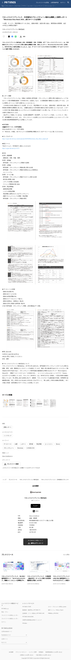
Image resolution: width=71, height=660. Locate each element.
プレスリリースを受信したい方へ (9, 615)
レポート (23, 444)
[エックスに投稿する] (8, 36)
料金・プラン (4, 612)
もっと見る (66, 554)
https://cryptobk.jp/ (34, 516)
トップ (4, 479)
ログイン (63, 2)
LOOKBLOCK (30, 448)
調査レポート (7, 427)
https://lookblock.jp (7, 456)
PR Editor (24, 623)
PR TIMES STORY (26, 606)
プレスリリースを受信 (42, 2)
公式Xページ (4, 639)
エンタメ (30, 6)
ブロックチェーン (9, 448)
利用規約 (41, 652)
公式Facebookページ (6, 631)
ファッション (48, 6)
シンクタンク (7, 435)
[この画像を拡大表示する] (8, 403)
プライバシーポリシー (21, 652)
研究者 (31, 444)
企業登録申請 (55, 2)
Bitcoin (58, 444)
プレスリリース (13, 479)
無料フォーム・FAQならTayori (55, 610)
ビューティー (39, 6)
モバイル (17, 6)
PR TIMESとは (5, 608)
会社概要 (11, 652)
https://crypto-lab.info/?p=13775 (10, 148)
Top (2, 6)
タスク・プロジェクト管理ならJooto (57, 606)
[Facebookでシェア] (12, 36)
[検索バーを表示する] (68, 2)
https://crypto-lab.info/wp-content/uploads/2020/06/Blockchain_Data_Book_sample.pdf (25, 139)
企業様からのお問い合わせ (26, 655)
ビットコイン (49, 444)
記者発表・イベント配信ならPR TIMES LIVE (33, 613)
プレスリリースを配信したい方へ (9, 618)
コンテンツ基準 (33, 652)
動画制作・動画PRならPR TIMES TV (31, 610)
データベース (7, 444)
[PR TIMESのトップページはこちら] (10, 2)
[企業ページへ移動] (35, 493)
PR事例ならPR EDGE (53, 613)
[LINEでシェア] (15, 36)
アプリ (24, 6)
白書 (16, 444)
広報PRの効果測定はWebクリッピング (32, 620)
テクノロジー (9, 6)
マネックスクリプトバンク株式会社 (29, 479)
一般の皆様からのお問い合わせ (43, 655)
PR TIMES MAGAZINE (27, 616)
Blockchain (20, 448)
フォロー (35, 506)
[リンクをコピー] (24, 36)
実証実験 (39, 444)
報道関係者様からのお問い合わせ (53, 652)
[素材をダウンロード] (20, 36)
